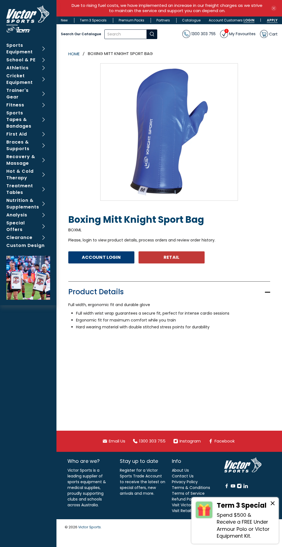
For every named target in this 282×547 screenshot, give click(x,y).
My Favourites (241, 33)
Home (74, 54)
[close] (273, 8)
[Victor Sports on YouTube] (233, 487)
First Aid (16, 134)
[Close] (272, 504)
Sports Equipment (19, 48)
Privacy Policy (185, 482)
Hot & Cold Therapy (20, 174)
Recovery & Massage (20, 159)
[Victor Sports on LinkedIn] (245, 487)
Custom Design (25, 245)
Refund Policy (185, 499)
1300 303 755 (203, 34)
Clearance (19, 237)
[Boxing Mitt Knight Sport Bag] (169, 132)
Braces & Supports (17, 145)
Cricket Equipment (19, 79)
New (64, 20)
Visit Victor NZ (185, 505)
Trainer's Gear (17, 93)
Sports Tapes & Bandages (18, 119)
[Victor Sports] (28, 19)
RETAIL (171, 257)
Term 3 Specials (93, 20)
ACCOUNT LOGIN (101, 257)
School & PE (21, 60)
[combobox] (125, 34)
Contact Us (183, 476)
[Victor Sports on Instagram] (239, 487)
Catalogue (191, 20)
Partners (163, 20)
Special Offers (15, 226)
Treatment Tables (19, 189)
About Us (180, 470)
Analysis (16, 215)
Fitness (15, 105)
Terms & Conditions (191, 487)
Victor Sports (89, 527)
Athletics (17, 68)
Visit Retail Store (187, 510)
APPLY (272, 20)
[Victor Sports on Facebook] (226, 487)
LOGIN (248, 20)
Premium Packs (131, 20)
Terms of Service (188, 493)
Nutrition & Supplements (22, 203)
